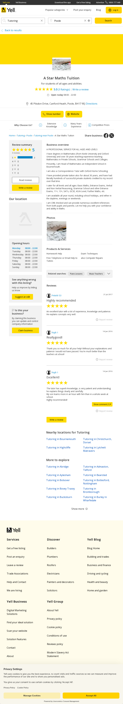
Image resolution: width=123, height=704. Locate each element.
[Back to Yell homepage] (8, 10)
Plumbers (52, 556)
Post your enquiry (82, 10)
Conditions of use (57, 635)
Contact (11, 647)
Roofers (51, 565)
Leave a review (15, 565)
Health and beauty (97, 582)
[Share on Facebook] (106, 135)
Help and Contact (16, 582)
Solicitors (52, 590)
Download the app (63, 2)
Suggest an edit (22, 296)
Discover (53, 539)
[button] (42, 21)
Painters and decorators (60, 582)
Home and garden (97, 590)
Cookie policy (54, 627)
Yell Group (55, 601)
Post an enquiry (15, 556)
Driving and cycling (97, 573)
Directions (91, 103)
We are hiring (14, 590)
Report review (105, 319)
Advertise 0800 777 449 (108, 2)
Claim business (25, 330)
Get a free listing (83, 2)
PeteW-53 (56, 295)
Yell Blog (94, 539)
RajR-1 (55, 332)
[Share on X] (111, 135)
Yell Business (21, 2)
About (10, 656)
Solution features (16, 639)
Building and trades (98, 556)
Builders (51, 548)
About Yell (52, 610)
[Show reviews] (22, 150)
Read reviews (25, 180)
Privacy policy (54, 618)
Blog (98, 10)
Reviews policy (55, 644)
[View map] (25, 219)
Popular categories (55, 10)
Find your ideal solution (20, 622)
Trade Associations (17, 573)
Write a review (80, 89)
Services (13, 539)
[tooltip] (89, 20)
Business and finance (99, 565)
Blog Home (93, 548)
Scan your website (17, 630)
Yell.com (6, 2)
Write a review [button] (25, 187)
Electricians (53, 573)
